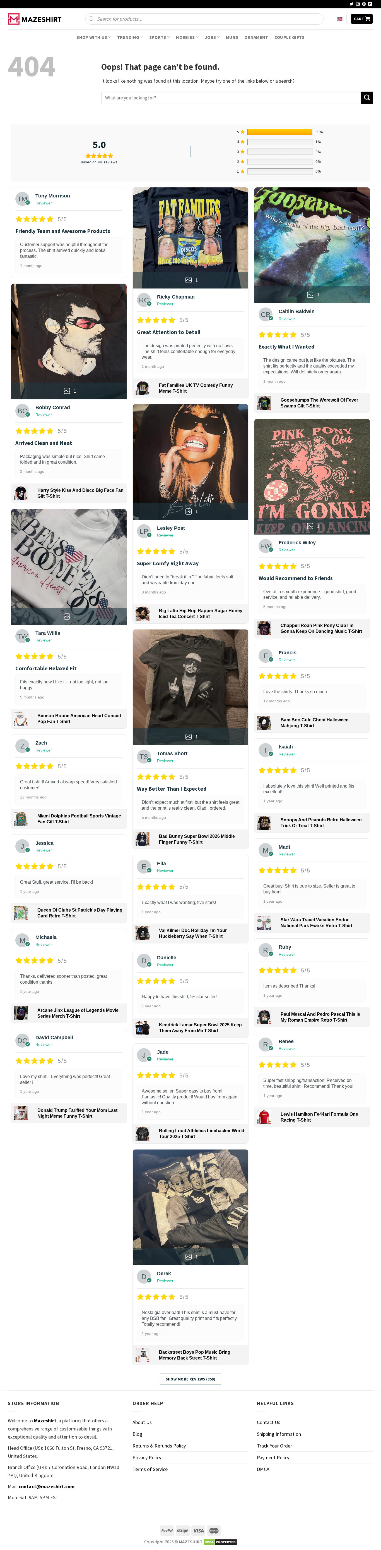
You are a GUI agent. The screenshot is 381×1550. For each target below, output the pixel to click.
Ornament (256, 37)
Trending (128, 37)
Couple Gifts (289, 37)
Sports (157, 37)
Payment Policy (273, 1457)
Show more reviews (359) (191, 1379)
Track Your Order (274, 1445)
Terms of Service (150, 1469)
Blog (137, 1434)
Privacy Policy (146, 1457)
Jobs (210, 37)
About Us (142, 1422)
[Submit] (367, 98)
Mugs (232, 37)
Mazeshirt (45, 1420)
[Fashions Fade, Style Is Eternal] (36, 19)
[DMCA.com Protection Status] (220, 1541)
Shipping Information (279, 1434)
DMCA (263, 1469)
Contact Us (268, 1422)
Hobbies (185, 37)
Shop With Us (91, 37)
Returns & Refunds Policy (159, 1445)
